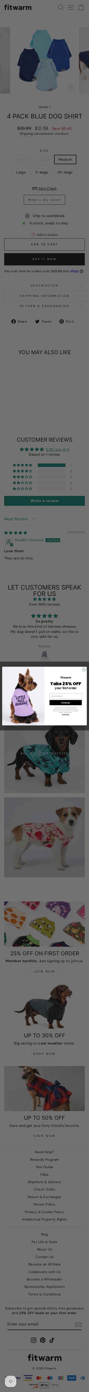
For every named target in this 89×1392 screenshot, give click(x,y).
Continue (65, 702)
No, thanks (65, 714)
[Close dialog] (84, 669)
